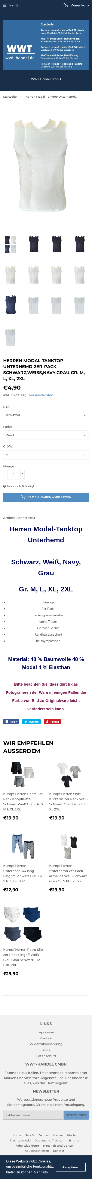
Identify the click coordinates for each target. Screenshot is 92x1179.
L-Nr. (6, 407)
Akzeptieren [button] (71, 1167)
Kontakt (46, 1038)
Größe (8, 446)
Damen (44, 1135)
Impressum (46, 1032)
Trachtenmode (20, 1140)
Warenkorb (79, 5)
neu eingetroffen (37, 1150)
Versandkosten (41, 395)
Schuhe (73, 1140)
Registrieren (76, 1115)
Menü (13, 5)
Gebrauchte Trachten (49, 1140)
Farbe (7, 427)
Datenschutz (46, 1056)
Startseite (10, 96)
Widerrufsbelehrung (46, 1044)
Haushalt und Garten (58, 1145)
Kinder (72, 1135)
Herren (58, 1135)
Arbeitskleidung (27, 1145)
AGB (46, 1050)
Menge (8, 466)
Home (16, 1135)
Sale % (29, 1135)
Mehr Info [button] (41, 1172)
